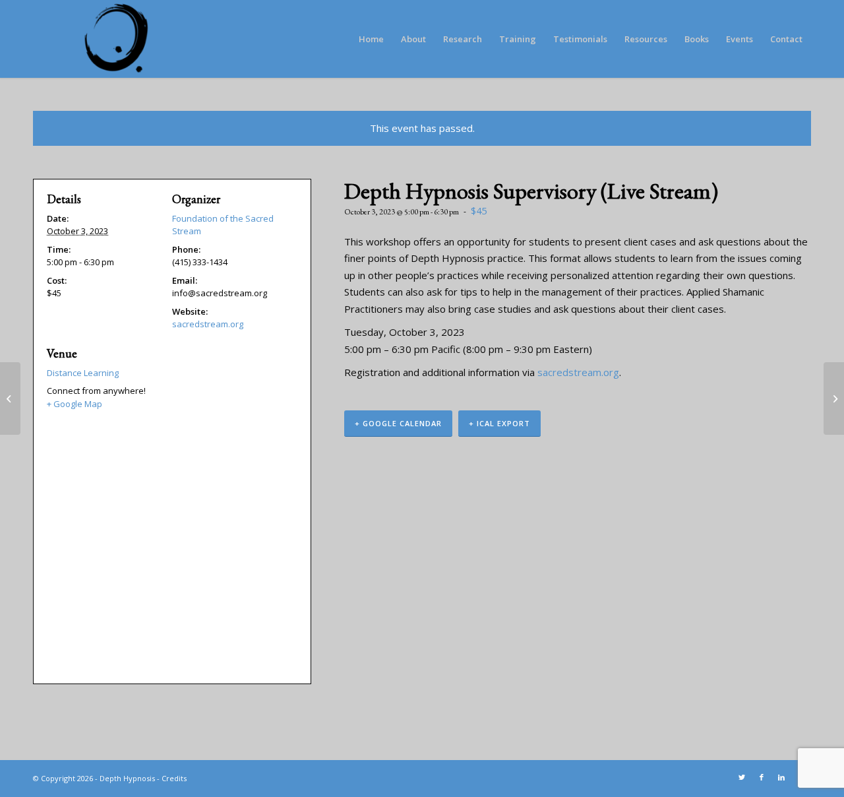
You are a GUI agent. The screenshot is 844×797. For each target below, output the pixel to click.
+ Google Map (74, 404)
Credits (174, 778)
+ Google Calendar (398, 423)
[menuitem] (371, 39)
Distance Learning (83, 373)
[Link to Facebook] (761, 777)
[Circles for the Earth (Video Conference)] (10, 398)
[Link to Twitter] (742, 777)
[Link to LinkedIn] (781, 777)
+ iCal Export (499, 423)
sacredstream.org (578, 372)
